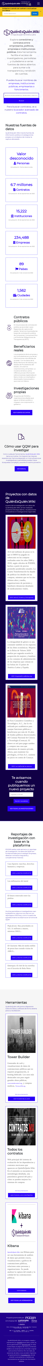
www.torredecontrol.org (14, 1083)
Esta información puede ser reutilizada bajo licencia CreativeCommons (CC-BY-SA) (21, 1327)
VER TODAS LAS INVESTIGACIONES (21, 808)
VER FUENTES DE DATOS (21, 412)
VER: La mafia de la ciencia (21, 766)
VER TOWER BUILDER (21, 1099)
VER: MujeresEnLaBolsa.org (21, 676)
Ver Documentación (21, 1191)
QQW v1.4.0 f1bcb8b (15, 1330)
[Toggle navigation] (38, 4)
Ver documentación (21, 1094)
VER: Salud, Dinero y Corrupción (21, 597)
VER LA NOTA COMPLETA (21, 873)
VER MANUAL (21, 469)
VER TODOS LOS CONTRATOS (21, 1195)
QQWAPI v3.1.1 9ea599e (28, 1330)
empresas (14, 83)
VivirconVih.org (20, 1086)
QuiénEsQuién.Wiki (32, 454)
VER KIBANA (21, 1290)
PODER (19, 1342)
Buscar (21, 101)
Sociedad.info (25, 1355)
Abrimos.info (26, 1344)
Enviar (35, 13)
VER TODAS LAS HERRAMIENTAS (21, 1300)
